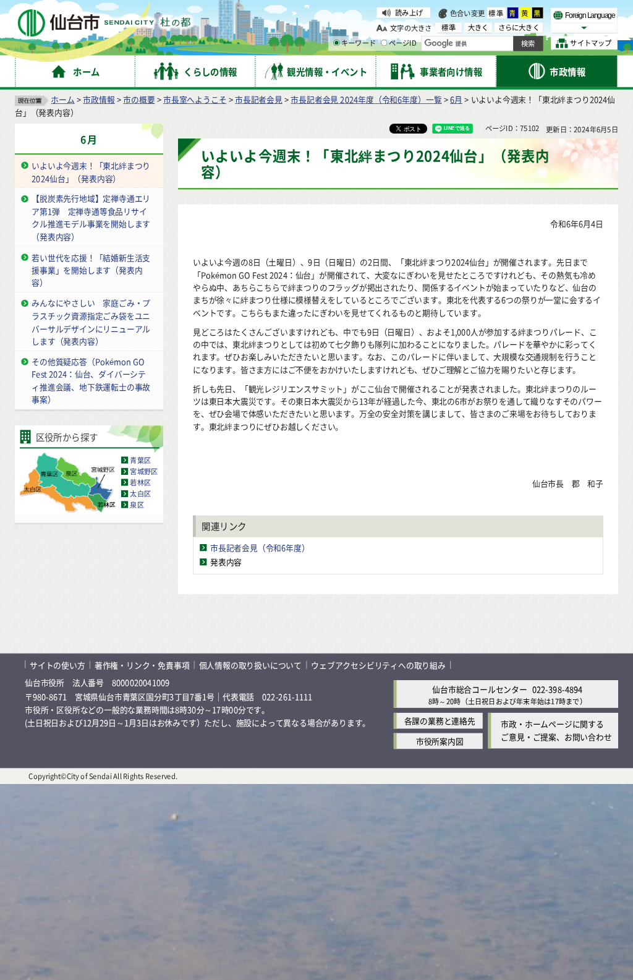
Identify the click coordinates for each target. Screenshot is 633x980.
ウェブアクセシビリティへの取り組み (378, 664)
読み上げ (409, 12)
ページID (403, 43)
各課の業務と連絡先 (439, 720)
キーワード (358, 43)
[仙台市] (104, 23)
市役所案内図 (440, 741)
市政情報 (98, 99)
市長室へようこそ (194, 99)
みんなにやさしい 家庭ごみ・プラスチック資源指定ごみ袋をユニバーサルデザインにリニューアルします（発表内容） (91, 322)
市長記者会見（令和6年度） (260, 547)
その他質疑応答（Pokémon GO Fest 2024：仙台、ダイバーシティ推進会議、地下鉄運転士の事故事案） (91, 381)
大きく (478, 27)
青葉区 (140, 460)
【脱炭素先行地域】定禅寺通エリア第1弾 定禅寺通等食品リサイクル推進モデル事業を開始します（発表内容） (91, 217)
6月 (456, 99)
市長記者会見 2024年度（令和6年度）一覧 (366, 99)
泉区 (136, 504)
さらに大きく (519, 27)
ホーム (62, 99)
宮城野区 (144, 471)
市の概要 (139, 99)
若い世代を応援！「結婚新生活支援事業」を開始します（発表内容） (91, 269)
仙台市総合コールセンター (479, 689)
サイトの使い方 (57, 664)
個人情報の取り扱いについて (250, 664)
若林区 (140, 482)
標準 (496, 13)
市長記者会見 (259, 99)
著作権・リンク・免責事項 (142, 664)
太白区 (140, 493)
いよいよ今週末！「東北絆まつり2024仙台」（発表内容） (91, 172)
